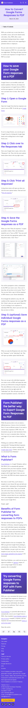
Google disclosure (6, 663)
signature (15, 562)
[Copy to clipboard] (24, 631)
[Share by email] (19, 631)
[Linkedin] (9, 704)
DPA (2, 666)
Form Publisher (5, 464)
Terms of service (6, 656)
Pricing (3, 646)
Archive (3, 668)
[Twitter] (6, 704)
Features (3, 643)
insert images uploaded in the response (11, 553)
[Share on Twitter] (3, 631)
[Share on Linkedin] (14, 631)
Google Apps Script (6, 449)
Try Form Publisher (8, 700)
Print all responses (7, 192)
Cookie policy (5, 661)
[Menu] (26, 3)
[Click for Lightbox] (14, 121)
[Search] (23, 3)
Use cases (4, 641)
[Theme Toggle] (21, 3)
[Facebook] (2, 704)
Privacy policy (5, 659)
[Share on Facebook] (8, 631)
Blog (2, 651)
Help (2, 648)
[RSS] (12, 704)
